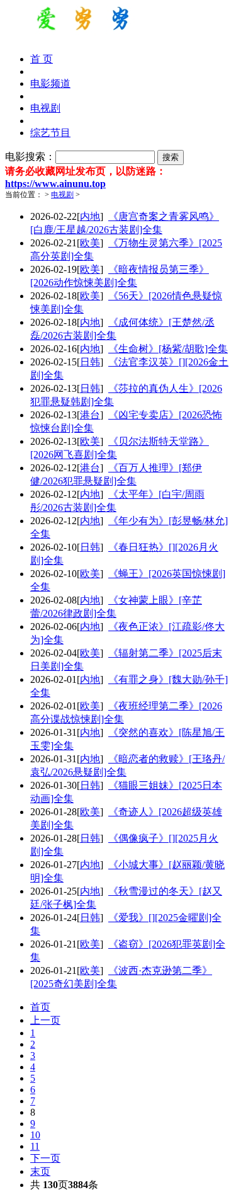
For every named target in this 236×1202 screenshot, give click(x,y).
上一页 (45, 1020)
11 (35, 1146)
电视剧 (62, 194)
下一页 (45, 1158)
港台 (90, 414)
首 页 (41, 59)
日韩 (90, 362)
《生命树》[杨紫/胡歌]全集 (168, 348)
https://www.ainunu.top (55, 183)
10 (35, 1135)
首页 (40, 1007)
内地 (90, 216)
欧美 (90, 243)
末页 (40, 1171)
